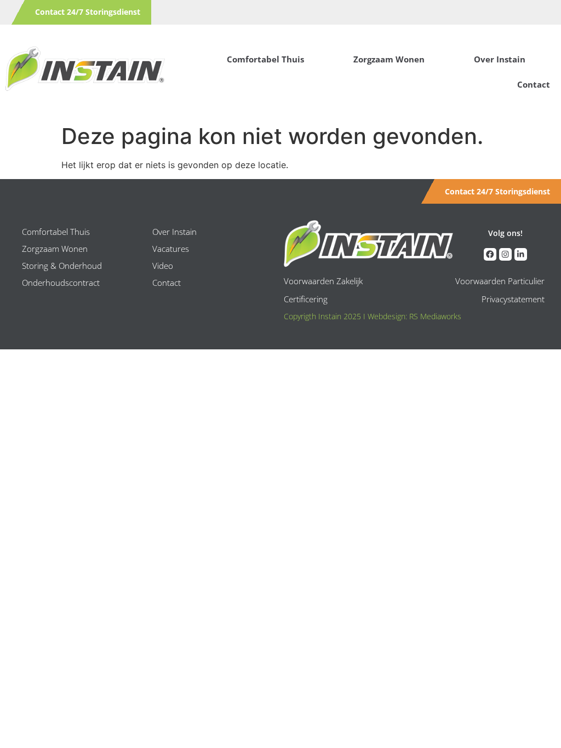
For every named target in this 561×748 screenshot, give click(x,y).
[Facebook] (490, 254)
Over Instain (499, 59)
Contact (533, 84)
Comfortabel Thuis (265, 59)
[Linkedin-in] (520, 254)
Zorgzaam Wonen (389, 59)
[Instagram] (505, 254)
